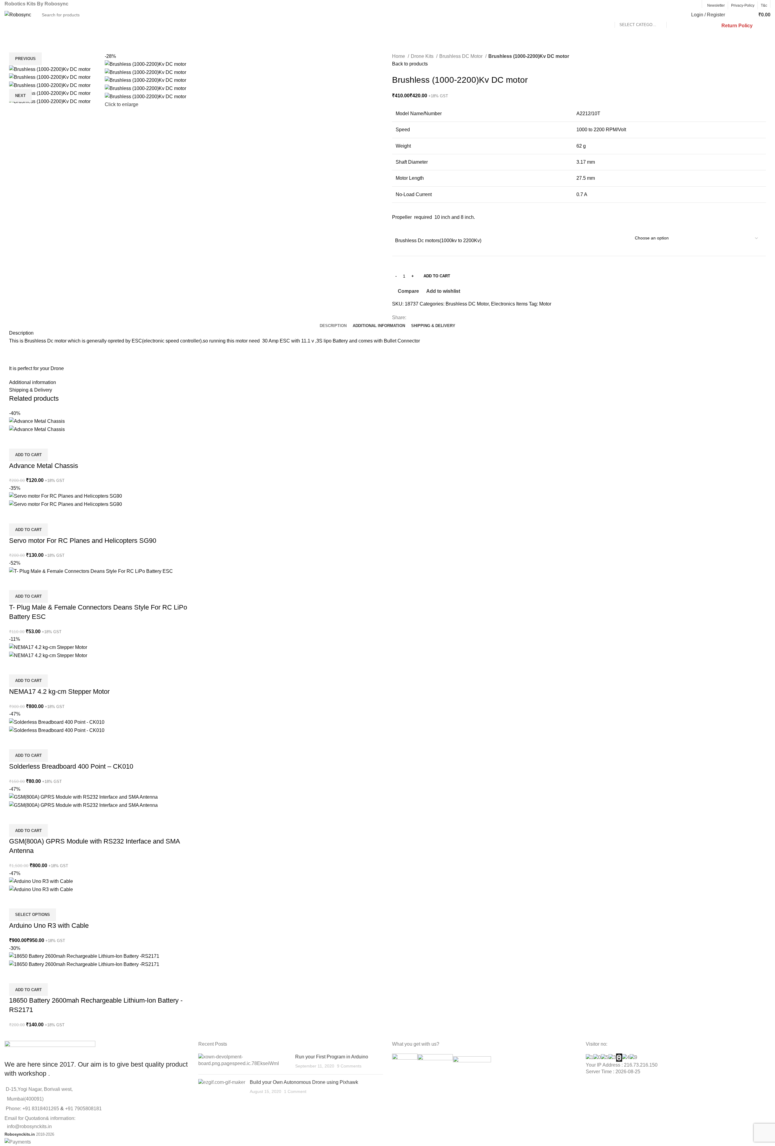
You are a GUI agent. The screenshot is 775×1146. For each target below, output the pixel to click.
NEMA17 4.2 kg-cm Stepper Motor (59, 691)
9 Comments (349, 1066)
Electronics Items (509, 303)
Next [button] (20, 95)
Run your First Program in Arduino (331, 1056)
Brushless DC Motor (461, 56)
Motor (545, 303)
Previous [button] (25, 58)
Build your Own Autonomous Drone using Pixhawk (304, 1082)
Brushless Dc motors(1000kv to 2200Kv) (438, 240)
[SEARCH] (674, 15)
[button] (28, 455)
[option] (52, 69)
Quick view (33, 441)
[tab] (333, 326)
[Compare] (16, 441)
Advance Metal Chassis (43, 465)
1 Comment (295, 1091)
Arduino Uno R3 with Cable (49, 925)
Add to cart (437, 276)
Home (399, 56)
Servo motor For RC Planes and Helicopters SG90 (82, 540)
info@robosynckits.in (28, 1126)
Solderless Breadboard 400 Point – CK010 (71, 766)
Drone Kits (423, 56)
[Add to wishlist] (49, 441)
